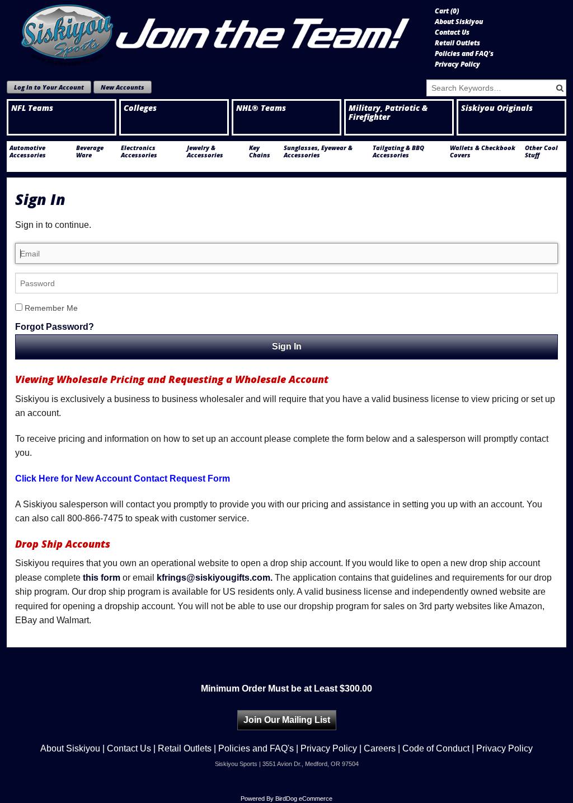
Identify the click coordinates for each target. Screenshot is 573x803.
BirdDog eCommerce (303, 798)
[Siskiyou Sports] (216, 33)
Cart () (447, 11)
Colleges (140, 108)
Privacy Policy (457, 64)
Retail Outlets (457, 43)
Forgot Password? (54, 327)
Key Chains (259, 151)
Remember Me (50, 308)
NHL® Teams (261, 108)
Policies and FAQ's (464, 53)
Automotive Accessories (28, 151)
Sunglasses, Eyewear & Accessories (318, 151)
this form (101, 577)
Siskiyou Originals (497, 108)
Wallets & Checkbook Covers (482, 151)
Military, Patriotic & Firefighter (388, 113)
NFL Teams (32, 108)
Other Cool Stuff (541, 151)
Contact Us (452, 32)
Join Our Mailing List (286, 720)
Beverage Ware (90, 151)
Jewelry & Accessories (205, 151)
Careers (380, 748)
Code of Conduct (435, 748)
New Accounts (122, 87)
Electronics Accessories (139, 151)
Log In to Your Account (49, 87)
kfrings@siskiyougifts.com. (215, 577)
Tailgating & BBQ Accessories (398, 151)
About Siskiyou (459, 21)
